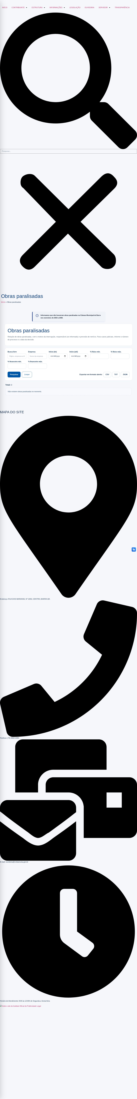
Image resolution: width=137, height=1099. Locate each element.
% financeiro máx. (35, 361)
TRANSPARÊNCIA (122, 7)
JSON (125, 374)
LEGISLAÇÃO (74, 7)
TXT (116, 374)
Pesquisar (14, 374)
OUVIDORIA (89, 7)
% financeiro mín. (15, 361)
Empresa (31, 352)
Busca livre (12, 352)
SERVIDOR (103, 7)
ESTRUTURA (37, 7)
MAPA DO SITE (12, 412)
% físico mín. (95, 352)
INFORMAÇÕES (56, 7)
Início (3, 302)
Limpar (27, 374)
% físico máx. (116, 352)
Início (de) (53, 352)
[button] (68, 81)
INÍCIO (4, 7)
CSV (107, 374)
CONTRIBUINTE (18, 7)
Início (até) (73, 352)
